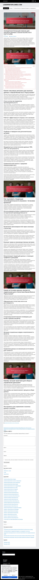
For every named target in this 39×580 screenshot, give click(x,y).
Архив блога (6, 474)
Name (5, 447)
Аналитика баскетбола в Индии (10, 479)
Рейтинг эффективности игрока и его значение (12, 69)
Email (5, 451)
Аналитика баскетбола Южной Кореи (11, 484)
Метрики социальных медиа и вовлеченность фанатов (13, 83)
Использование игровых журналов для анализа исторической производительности (18, 75)
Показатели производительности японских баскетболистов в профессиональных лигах (19, 533)
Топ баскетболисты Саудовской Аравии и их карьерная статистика (17, 531)
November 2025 (7, 544)
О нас (5, 472)
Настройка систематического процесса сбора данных (13, 86)
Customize (6, 575)
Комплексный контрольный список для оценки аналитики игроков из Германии (19, 537)
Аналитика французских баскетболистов (11, 502)
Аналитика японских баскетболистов (11, 504)
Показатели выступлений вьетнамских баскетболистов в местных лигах (17, 427)
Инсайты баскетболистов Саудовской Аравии (12, 507)
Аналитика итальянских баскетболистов (11, 495)
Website (5, 455)
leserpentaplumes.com (12, 5)
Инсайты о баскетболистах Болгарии (11, 510)
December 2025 (7, 542)
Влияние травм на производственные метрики (12, 77)
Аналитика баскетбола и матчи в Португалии (12, 480)
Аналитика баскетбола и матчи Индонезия (12, 482)
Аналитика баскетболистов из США (10, 487)
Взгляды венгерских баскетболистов (11, 505)
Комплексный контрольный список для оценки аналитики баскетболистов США (19, 535)
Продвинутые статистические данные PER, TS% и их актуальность (15, 71)
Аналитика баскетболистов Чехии (10, 490)
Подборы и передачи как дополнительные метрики (13, 70)
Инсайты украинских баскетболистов (11, 517)
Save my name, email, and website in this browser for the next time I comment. (19, 459)
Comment (6, 435)
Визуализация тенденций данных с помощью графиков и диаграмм (15, 78)
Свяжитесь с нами (7, 470)
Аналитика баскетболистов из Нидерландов (12, 485)
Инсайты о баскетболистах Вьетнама (11, 512)
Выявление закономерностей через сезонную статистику (14, 76)
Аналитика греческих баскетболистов (11, 492)
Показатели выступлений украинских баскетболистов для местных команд (18, 529)
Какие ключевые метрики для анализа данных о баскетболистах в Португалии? (18, 67)
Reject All (13, 575)
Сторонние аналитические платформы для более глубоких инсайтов (15, 82)
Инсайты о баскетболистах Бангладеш (11, 509)
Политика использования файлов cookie (28, 577)
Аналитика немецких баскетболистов (11, 497)
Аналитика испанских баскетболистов (11, 494)
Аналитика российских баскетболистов (11, 500)
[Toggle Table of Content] (33, 66)
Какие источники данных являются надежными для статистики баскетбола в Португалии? (17, 80)
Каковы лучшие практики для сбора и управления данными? (14, 85)
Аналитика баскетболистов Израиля (11, 489)
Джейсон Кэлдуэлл (13, 36)
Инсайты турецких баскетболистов (10, 515)
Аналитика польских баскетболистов (11, 499)
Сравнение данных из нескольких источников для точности (14, 84)
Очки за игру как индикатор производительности (12, 68)
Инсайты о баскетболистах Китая (10, 514)
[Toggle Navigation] (33, 1)
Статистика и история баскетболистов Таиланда (13, 519)
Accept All (9, 577)
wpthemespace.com (29, 576)
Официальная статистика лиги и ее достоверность (13, 81)
